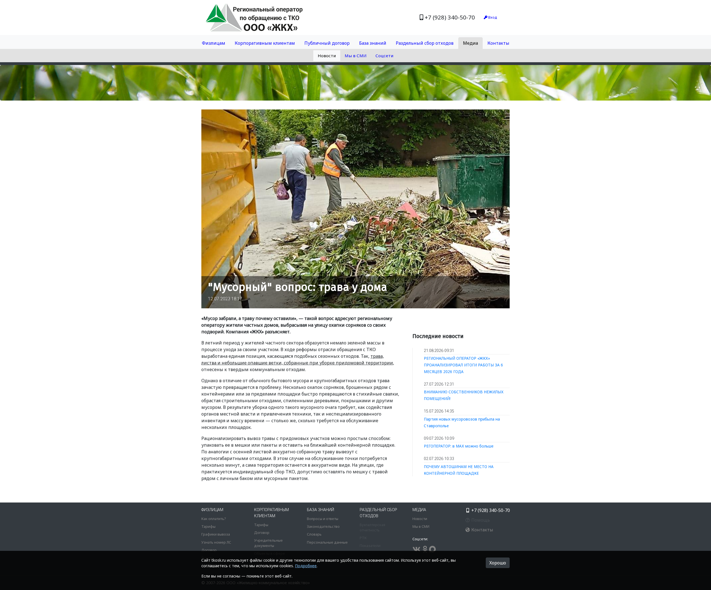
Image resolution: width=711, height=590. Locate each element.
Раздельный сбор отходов (425, 43)
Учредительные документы (268, 543)
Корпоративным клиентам (265, 43)
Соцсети (384, 55)
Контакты (498, 43)
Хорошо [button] (497, 563)
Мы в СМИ (356, 55)
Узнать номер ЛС (216, 542)
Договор (209, 550)
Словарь (314, 534)
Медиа (470, 43)
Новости (327, 55)
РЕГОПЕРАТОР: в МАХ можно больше (459, 446)
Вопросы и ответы (322, 518)
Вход (492, 17)
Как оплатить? (213, 518)
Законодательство (323, 526)
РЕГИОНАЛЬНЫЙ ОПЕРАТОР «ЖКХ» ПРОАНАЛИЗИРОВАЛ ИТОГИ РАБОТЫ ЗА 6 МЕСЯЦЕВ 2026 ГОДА (463, 365)
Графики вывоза (215, 534)
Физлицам (213, 43)
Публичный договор (327, 43)
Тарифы (208, 526)
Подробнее (306, 565)
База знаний (372, 43)
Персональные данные (327, 542)
